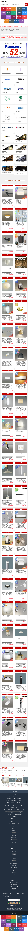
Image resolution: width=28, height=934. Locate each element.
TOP (3, 8)
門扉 (14, 12)
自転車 (24, 16)
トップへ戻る (14, 791)
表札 (19, 8)
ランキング (8, 8)
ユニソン (10, 772)
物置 (14, 16)
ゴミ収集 (19, 16)
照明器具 (9, 16)
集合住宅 (3, 16)
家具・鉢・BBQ (21, 21)
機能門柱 (9, 12)
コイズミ (17, 770)
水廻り (24, 12)
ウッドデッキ (11, 21)
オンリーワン (4, 772)
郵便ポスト (24, 8)
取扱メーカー (14, 9)
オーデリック (10, 770)
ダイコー (23, 770)
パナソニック (4, 770)
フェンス (19, 12)
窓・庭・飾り (16, 21)
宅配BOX (3, 12)
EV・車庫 (6, 20)
